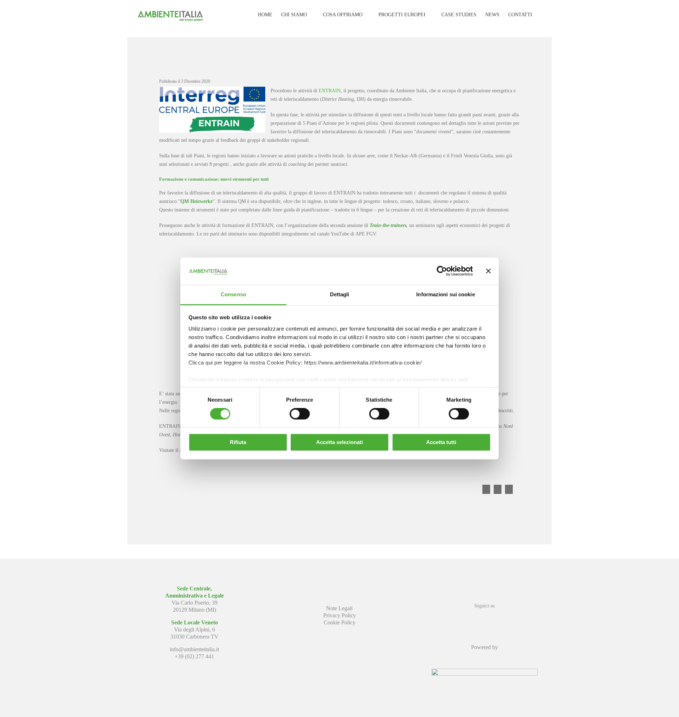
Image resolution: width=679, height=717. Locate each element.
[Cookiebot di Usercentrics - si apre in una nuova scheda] (442, 271)
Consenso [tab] (233, 294)
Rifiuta (238, 442)
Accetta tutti (441, 442)
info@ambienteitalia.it (194, 649)
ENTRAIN (330, 90)
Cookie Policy (339, 622)
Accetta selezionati (339, 442)
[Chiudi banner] (488, 271)
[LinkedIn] (484, 618)
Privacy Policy (339, 615)
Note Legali (339, 608)
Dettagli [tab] (339, 294)
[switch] (300, 414)
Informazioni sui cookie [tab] (445, 294)
